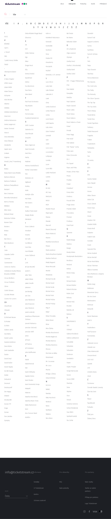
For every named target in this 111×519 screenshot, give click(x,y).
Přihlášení (103, 4)
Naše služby (89, 482)
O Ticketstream (39, 488)
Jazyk (6, 491)
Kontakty (36, 482)
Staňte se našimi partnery (90, 489)
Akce (62, 4)
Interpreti (72, 4)
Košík (93, 4)
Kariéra (36, 494)
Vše (14, 14)
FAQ (60, 482)
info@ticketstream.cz (16, 472)
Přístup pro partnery (91, 497)
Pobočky (83, 4)
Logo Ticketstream (91, 503)
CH (39, 23)
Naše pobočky (64, 488)
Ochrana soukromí (40, 500)
